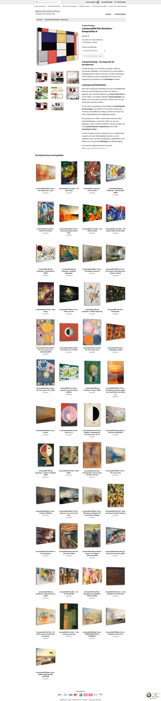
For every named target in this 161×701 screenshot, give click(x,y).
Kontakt (84, 700)
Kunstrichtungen (120, 14)
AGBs (69, 700)
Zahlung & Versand (95, 700)
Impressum (63, 700)
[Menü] (159, 693)
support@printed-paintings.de (96, 148)
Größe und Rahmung (89, 47)
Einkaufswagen (121, 2)
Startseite (39, 20)
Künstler (108, 14)
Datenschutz (77, 700)
